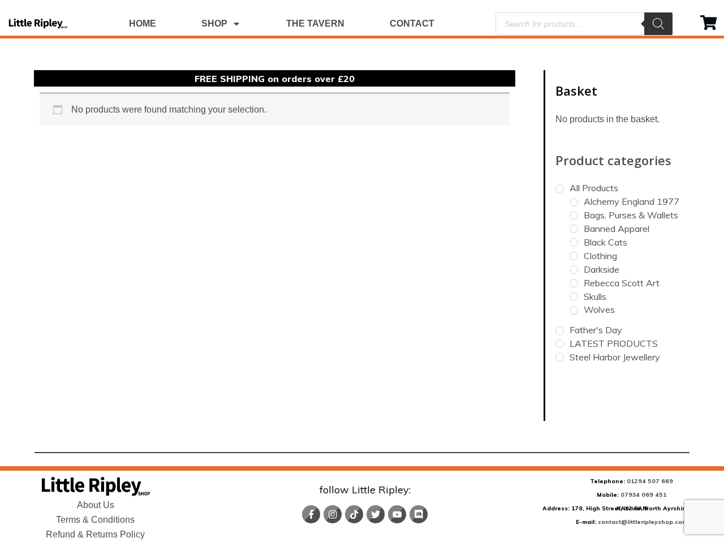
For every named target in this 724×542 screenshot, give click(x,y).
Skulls (595, 296)
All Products (594, 187)
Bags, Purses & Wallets (631, 215)
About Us (95, 505)
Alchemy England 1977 (631, 201)
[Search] (658, 23)
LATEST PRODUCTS (614, 343)
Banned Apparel (616, 228)
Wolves (599, 309)
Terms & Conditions (95, 519)
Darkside (601, 269)
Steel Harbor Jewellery (615, 357)
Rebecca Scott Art (622, 283)
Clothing (600, 255)
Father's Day (596, 329)
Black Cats (605, 242)
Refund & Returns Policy (95, 534)
